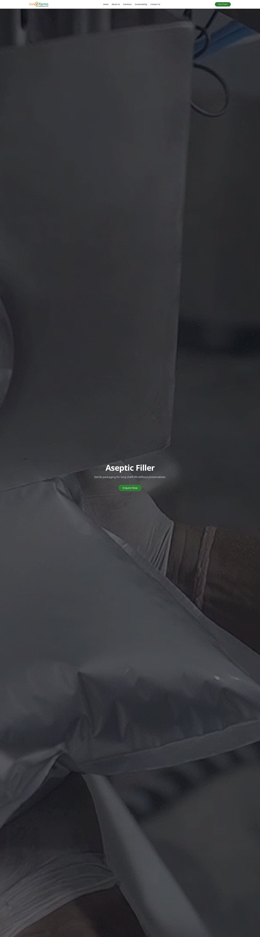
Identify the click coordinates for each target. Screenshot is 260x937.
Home (105, 4)
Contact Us (155, 4)
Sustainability (141, 4)
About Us (116, 4)
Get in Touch (222, 4)
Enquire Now (130, 487)
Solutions (127, 4)
